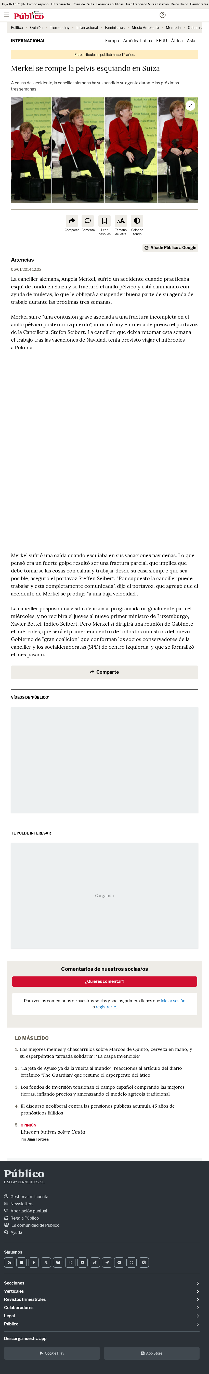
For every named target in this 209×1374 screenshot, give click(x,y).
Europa (112, 40)
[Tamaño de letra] (121, 221)
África (177, 40)
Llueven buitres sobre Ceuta (53, 1131)
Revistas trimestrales (25, 1299)
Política (17, 27)
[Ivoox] (144, 1262)
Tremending (59, 27)
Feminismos (115, 27)
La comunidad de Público (35, 1225)
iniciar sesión (173, 1000)
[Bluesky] (58, 1262)
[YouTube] (82, 1262)
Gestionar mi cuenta (29, 1196)
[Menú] (6, 15)
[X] (46, 1262)
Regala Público (24, 1218)
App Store (154, 1353)
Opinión (36, 27)
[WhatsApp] (131, 1262)
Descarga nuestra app (25, 1338)
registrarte (106, 1007)
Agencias (22, 260)
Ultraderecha (61, 4)
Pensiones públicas (110, 4)
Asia (191, 40)
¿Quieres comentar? (104, 981)
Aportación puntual (28, 1211)
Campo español (38, 4)
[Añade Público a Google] (9, 1262)
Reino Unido (179, 4)
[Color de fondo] (137, 221)
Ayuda (16, 1232)
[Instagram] (70, 1262)
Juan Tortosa (38, 1139)
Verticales (14, 1291)
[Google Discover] (21, 1262)
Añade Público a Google (173, 247)
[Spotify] (119, 1262)
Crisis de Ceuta (83, 4)
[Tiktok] (95, 1262)
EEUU (161, 40)
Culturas (195, 27)
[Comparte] (72, 221)
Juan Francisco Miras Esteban (147, 4)
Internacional (87, 27)
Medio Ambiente (145, 27)
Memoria (173, 27)
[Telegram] (107, 1262)
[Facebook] (34, 1262)
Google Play (54, 1353)
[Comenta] (88, 221)
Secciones (14, 1283)
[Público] (95, 16)
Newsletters (21, 1203)
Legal (9, 1315)
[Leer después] (104, 221)
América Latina (137, 40)
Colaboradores (18, 1307)
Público (24, 1174)
